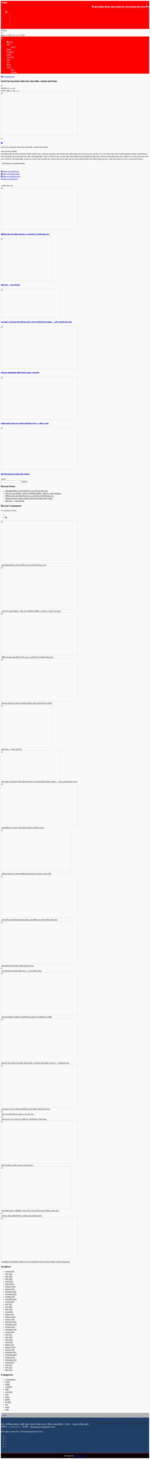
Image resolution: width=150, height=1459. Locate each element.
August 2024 (9, 1332)
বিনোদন (9, 65)
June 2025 (8, 1307)
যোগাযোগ (145, 1423)
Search (3, 479)
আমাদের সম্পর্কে (111, 1423)
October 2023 (10, 1357)
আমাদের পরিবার (100, 1423)
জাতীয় (8, 45)
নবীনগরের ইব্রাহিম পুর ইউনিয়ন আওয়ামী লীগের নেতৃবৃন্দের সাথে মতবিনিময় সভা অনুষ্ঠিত (26, 1017)
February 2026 (10, 1287)
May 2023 (8, 1370)
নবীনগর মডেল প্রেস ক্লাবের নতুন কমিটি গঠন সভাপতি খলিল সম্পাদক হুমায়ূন (23, 1119)
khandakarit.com (80, 1456)
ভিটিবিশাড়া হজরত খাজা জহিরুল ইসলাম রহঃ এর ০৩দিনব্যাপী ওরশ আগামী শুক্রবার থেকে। (25, 234)
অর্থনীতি (9, 55)
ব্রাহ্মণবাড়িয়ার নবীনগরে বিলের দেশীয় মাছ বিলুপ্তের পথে (17, 966)
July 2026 (8, 1274)
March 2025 (9, 1314)
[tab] (6, 517)
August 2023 (9, 1362)
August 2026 (9, 1271)
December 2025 (10, 1292)
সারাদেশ (13, 47)
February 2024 (10, 1347)
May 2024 (8, 1340)
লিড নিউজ (14, 72)
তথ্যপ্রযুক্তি (10, 57)
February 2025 (10, 1317)
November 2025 (11, 1294)
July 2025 (8, 1304)
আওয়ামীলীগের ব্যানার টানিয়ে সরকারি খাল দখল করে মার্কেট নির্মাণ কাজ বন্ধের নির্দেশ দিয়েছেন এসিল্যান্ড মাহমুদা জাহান (35, 1262)
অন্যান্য (9, 67)
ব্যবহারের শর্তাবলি (135, 1423)
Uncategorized (9, 77)
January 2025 (10, 1319)
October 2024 (10, 1327)
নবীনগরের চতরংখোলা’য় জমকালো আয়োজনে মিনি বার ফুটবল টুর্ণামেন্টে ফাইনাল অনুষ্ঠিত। (29, 498)
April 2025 (9, 1312)
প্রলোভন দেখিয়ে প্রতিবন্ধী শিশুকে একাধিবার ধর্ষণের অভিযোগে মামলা (21, 1216)
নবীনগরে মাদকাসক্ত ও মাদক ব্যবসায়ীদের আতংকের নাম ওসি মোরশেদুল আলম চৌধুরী (26, 874)
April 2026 (9, 1281)
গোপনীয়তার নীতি (123, 1423)
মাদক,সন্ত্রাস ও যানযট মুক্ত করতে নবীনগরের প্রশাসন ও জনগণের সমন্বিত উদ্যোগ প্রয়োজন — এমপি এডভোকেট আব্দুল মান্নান (36, 322)
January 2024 (10, 1350)
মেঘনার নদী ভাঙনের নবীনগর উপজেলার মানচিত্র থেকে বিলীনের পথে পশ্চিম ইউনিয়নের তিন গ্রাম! (29, 920)
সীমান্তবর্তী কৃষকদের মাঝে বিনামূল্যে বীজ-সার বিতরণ (15, 474)
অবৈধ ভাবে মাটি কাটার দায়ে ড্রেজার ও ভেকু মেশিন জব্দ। (17, 1114)
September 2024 (11, 1330)
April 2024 (9, 1342)
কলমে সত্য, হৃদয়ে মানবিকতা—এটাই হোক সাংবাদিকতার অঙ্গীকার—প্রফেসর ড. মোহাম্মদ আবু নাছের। (33, 493)
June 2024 (8, 1337)
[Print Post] (2, 143)
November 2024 (11, 1324)
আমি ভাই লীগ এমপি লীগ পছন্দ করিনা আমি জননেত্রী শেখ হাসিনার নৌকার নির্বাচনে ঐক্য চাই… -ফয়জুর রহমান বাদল (35, 1063)
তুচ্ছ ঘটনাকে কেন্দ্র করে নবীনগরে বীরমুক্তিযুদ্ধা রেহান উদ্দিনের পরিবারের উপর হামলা (25, 1109)
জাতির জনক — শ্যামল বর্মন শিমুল (10, 285)
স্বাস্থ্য (8, 60)
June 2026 (8, 1276)
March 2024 (9, 1345)
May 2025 (8, 1309)
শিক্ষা (8, 62)
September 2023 (11, 1360)
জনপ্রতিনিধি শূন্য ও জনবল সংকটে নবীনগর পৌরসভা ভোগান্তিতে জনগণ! (22, 828)
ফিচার (12, 70)
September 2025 (11, 1299)
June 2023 (8, 1367)
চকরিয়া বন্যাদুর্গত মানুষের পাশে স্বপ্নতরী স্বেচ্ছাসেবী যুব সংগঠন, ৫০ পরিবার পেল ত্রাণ (25, 423)
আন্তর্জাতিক (10, 52)
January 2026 (10, 1289)
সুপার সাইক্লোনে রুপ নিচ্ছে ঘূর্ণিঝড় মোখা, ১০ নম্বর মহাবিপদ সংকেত (21, 971)
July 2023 (8, 1365)
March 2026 (9, 1284)
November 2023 (11, 1355)
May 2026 (8, 1279)
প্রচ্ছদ (11, 42)
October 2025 (10, 1297)
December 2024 (10, 1322)
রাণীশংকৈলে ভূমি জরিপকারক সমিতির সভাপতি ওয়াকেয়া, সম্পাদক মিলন (20, 373)
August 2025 (9, 1302)
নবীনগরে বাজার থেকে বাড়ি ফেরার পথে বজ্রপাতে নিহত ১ (17, 1165)
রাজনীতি (9, 50)
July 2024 (8, 1335)
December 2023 (10, 1352)
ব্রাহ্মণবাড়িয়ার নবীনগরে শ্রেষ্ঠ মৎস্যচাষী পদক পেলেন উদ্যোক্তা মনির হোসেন (109, 7)
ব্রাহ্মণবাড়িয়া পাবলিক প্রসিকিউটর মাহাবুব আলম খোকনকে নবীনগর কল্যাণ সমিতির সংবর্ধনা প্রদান (30, 1211)
